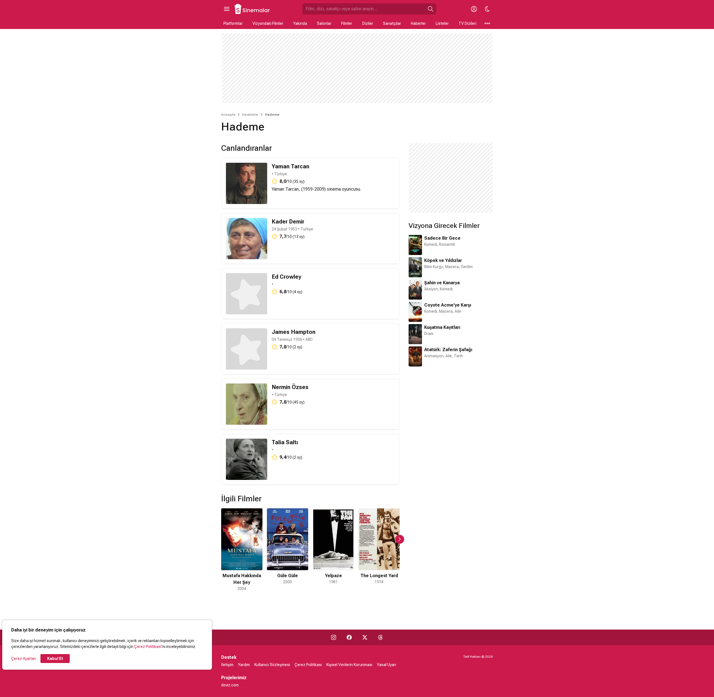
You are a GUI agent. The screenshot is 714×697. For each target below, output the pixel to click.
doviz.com (230, 685)
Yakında (300, 23)
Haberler (418, 23)
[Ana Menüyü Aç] (226, 8)
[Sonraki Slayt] (399, 539)
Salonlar (324, 23)
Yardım (244, 664)
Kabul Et (55, 658)
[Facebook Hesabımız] (349, 637)
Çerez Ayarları (23, 658)
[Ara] (430, 8)
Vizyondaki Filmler (267, 23)
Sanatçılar (392, 23)
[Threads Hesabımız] (380, 637)
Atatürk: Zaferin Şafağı (448, 349)
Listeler (442, 23)
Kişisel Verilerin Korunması (349, 664)
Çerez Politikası (147, 646)
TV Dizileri (467, 23)
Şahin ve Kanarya (442, 282)
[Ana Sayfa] (252, 8)
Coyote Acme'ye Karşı (447, 305)
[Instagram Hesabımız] (333, 637)
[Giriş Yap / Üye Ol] (473, 8)
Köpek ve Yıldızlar (443, 260)
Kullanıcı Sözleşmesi (272, 664)
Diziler (367, 23)
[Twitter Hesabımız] (364, 637)
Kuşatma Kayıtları (442, 327)
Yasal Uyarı (386, 664)
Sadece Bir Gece (442, 238)
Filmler (346, 23)
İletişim (227, 664)
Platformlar (233, 23)
